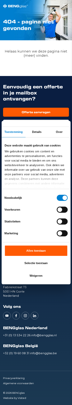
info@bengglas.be (43, 353)
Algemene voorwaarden (18, 383)
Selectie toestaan (36, 263)
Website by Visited (14, 397)
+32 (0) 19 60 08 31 (16, 353)
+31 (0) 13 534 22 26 (17, 335)
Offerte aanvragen (36, 112)
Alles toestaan (36, 250)
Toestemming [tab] (13, 131)
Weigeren (36, 275)
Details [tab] (36, 131)
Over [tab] (59, 131)
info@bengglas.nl (44, 335)
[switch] (62, 210)
